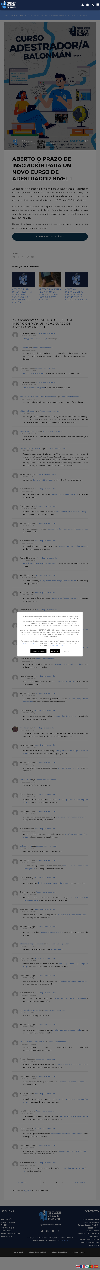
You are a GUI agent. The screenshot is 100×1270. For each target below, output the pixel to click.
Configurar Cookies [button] (38, 651)
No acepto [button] (54, 651)
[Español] (96, 1266)
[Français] (82, 1266)
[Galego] (87, 1266)
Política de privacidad (31, 643)
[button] (93, 5)
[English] (78, 1266)
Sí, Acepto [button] (65, 651)
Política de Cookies (57, 645)
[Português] (91, 1266)
